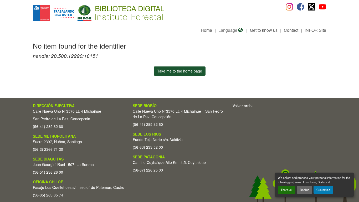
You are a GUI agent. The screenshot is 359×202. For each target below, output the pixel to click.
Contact (291, 30)
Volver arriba (243, 105)
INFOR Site (315, 30)
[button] (76, 13)
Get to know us (264, 30)
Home (206, 30)
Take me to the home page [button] (179, 71)
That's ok (287, 190)
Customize (323, 190)
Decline (304, 190)
